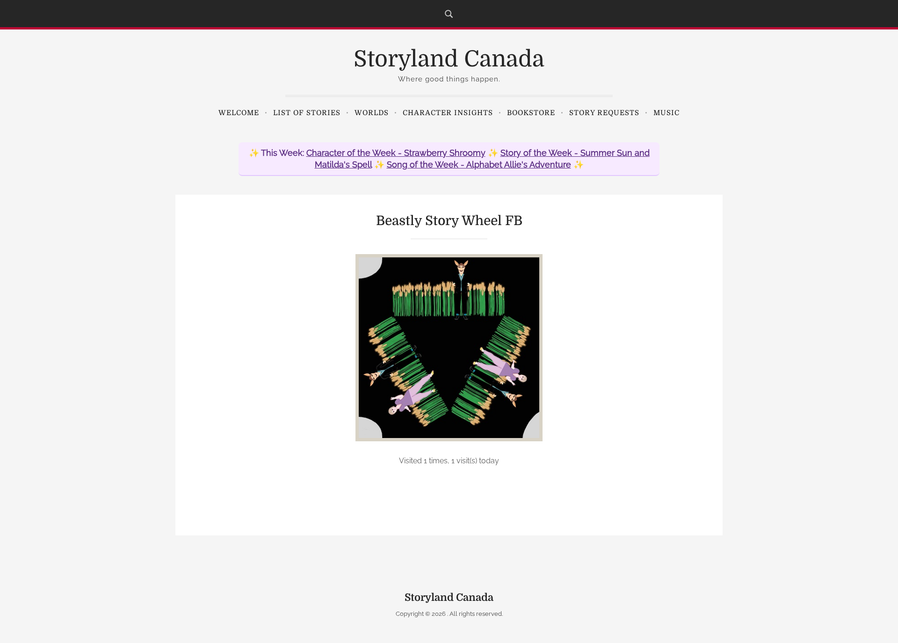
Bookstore (531, 113)
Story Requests (604, 113)
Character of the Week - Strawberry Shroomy (395, 153)
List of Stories (306, 113)
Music (666, 113)
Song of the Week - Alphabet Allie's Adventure (479, 164)
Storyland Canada (449, 59)
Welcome (238, 113)
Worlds (372, 113)
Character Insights (448, 113)
